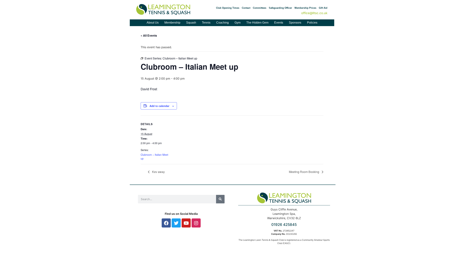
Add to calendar (159, 106)
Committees (259, 8)
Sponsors (295, 22)
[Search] (220, 199)
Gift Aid (323, 8)
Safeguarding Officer (280, 8)
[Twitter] (176, 222)
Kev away (158, 172)
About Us (153, 22)
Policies (312, 22)
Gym (238, 22)
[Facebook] (166, 222)
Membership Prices (305, 8)
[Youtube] (186, 222)
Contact (246, 8)
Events (278, 22)
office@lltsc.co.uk (314, 13)
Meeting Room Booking (304, 172)
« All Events (149, 35)
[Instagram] (196, 222)
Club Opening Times (227, 8)
